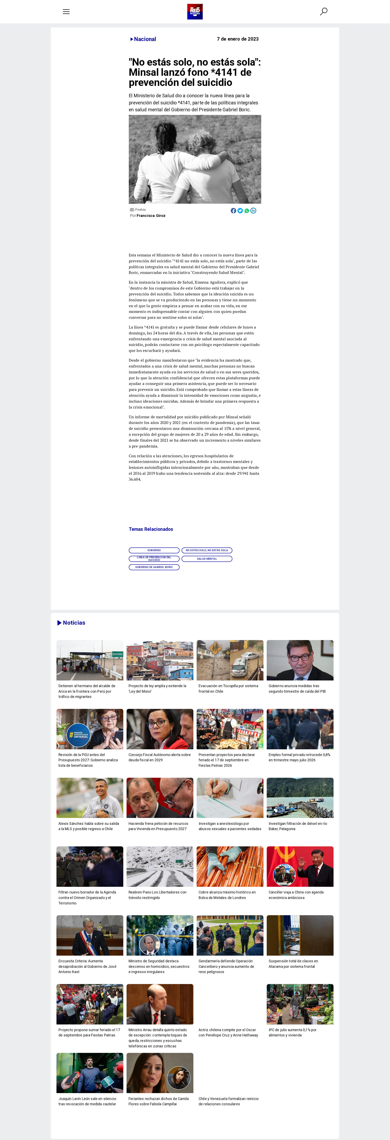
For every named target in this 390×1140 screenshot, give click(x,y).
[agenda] (89, 886)
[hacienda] (160, 817)
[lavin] (89, 1092)
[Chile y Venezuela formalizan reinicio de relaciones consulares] (230, 1092)
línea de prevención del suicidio (154, 558)
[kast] (89, 955)
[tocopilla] (230, 680)
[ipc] (300, 1024)
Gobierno (154, 550)
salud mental (207, 558)
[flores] (160, 1092)
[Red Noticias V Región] (66, 11)
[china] (300, 886)
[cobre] (230, 886)
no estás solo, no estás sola (207, 550)
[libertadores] (160, 886)
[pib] (300, 680)
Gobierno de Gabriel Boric (154, 567)
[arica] (89, 680)
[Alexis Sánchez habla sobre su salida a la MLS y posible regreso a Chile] (89, 817)
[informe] (160, 955)
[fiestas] (230, 749)
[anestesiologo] (230, 817)
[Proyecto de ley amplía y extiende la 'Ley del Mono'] (160, 680)
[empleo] (300, 749)
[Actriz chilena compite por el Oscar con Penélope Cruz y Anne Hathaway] (230, 1024)
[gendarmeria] (230, 955)
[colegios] (300, 955)
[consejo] (160, 749)
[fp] (89, 1024)
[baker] (300, 817)
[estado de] (160, 1024)
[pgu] (89, 749)
